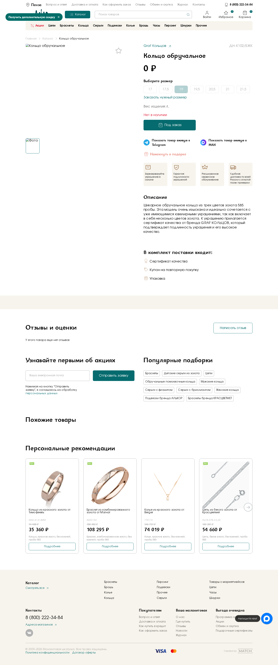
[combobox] (143, 14)
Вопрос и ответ (56, 4)
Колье (108, 592)
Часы (213, 592)
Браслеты (151, 373)
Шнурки (186, 25)
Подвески (163, 587)
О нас (180, 617)
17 (150, 89)
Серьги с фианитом (158, 390)
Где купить (183, 621)
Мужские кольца (212, 381)
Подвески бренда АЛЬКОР (163, 398)
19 (181, 89)
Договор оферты (84, 652)
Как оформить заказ (117, 4)
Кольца (109, 598)
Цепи (209, 373)
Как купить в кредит (152, 626)
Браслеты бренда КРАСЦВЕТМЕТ (210, 398)
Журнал (182, 4)
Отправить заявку (113, 375)
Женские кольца (227, 390)
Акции (39, 25)
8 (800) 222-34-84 (241, 4)
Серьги (162, 598)
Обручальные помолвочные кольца (170, 381)
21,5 (243, 89)
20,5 (212, 89)
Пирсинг (170, 25)
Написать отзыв (233, 328)
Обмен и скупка (161, 4)
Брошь (108, 587)
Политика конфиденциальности (47, 652)
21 (228, 89)
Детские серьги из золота (182, 373)
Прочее (201, 25)
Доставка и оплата (84, 4)
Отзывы (140, 4)
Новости (181, 630)
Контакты (199, 4)
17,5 (165, 89)
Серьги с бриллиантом (194, 390)
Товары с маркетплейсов (226, 582)
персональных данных (41, 393)
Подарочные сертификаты (234, 630)
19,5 (196, 89)
